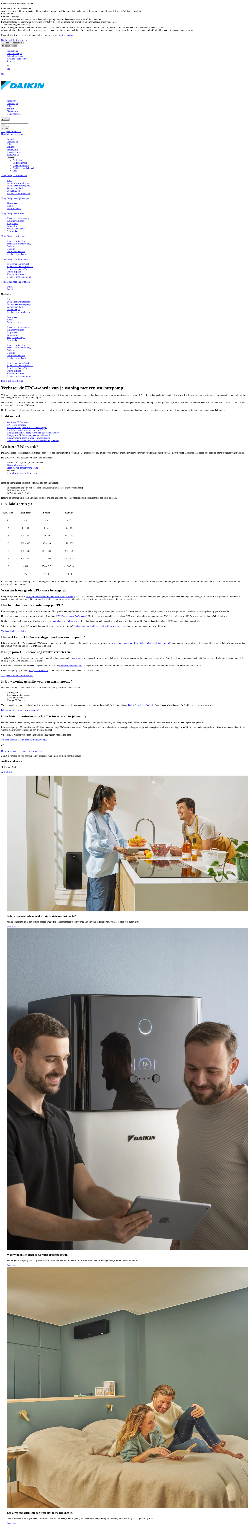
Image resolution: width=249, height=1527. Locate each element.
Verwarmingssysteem (16, 465)
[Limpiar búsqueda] (3, 125)
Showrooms (12, 111)
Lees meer (11, 926)
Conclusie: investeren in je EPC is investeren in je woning (33, 440)
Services (11, 108)
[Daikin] (22, 96)
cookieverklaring (65, 35)
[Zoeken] (7, 126)
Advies (10, 106)
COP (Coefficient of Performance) (71, 616)
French (10, 289)
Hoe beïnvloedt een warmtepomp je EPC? (26, 430)
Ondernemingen (14, 53)
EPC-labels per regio (16, 425)
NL (2, 73)
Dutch (10, 286)
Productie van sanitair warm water (22, 468)
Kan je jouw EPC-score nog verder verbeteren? (28, 435)
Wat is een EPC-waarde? (18, 422)
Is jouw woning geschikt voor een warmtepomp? (29, 438)
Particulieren (12, 51)
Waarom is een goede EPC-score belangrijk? (27, 427)
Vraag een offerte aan (38, 670)
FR (8, 69)
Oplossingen (12, 103)
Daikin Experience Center (140, 705)
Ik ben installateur (15, 56)
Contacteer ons (13, 114)
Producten (11, 101)
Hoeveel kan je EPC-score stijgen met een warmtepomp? (33, 432)
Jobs (9, 61)
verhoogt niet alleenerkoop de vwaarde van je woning (50, 596)
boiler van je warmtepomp (71, 665)
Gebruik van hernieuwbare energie (22, 473)
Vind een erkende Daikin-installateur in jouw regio (96, 626)
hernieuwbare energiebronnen (63, 621)
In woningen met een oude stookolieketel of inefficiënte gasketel (141, 643)
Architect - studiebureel (17, 58)
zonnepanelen (78, 658)
